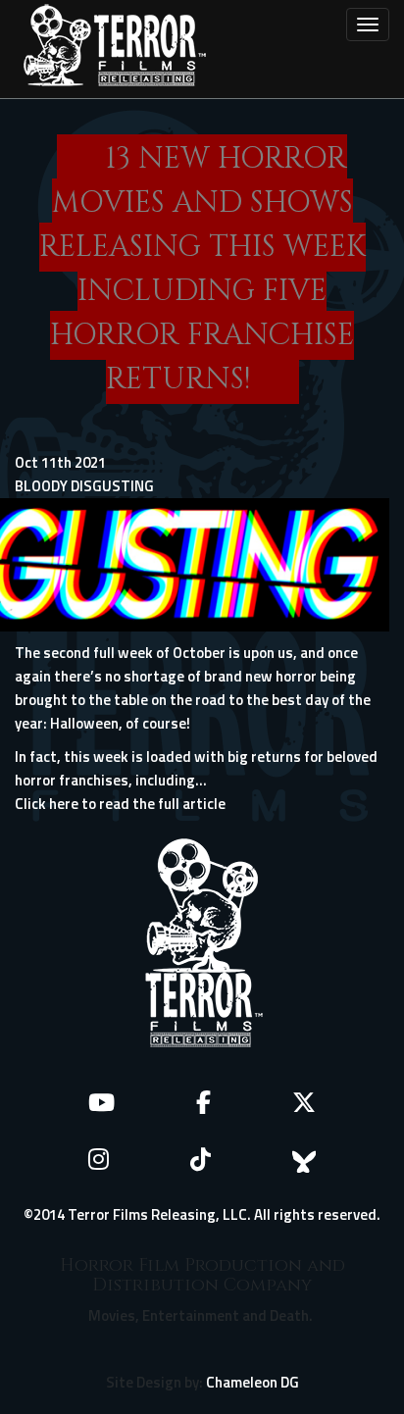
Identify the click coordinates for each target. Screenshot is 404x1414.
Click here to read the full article (120, 803)
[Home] (114, 49)
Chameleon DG (252, 1382)
